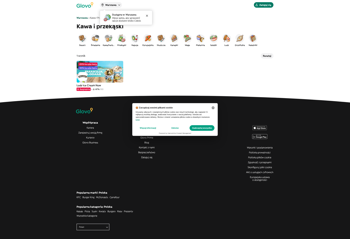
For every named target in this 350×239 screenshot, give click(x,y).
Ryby (119, 211)
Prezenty (128, 211)
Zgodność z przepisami (260, 162)
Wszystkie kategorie (87, 215)
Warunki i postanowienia (260, 147)
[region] (175, 40)
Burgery (111, 211)
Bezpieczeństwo (146, 152)
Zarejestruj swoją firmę (90, 132)
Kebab (80, 211)
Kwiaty (102, 211)
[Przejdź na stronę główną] (85, 5)
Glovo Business (90, 142)
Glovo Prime (146, 137)
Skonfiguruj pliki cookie (260, 167)
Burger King (88, 197)
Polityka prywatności (260, 152)
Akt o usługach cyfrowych (259, 172)
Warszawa (82, 17)
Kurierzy (90, 137)
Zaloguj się (146, 157)
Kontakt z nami (147, 147)
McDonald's (102, 197)
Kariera (90, 127)
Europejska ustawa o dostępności (260, 178)
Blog (146, 142)
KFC (79, 197)
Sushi (94, 211)
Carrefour (114, 197)
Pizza (87, 211)
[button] (82, 40)
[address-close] (147, 15)
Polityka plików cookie (259, 157)
